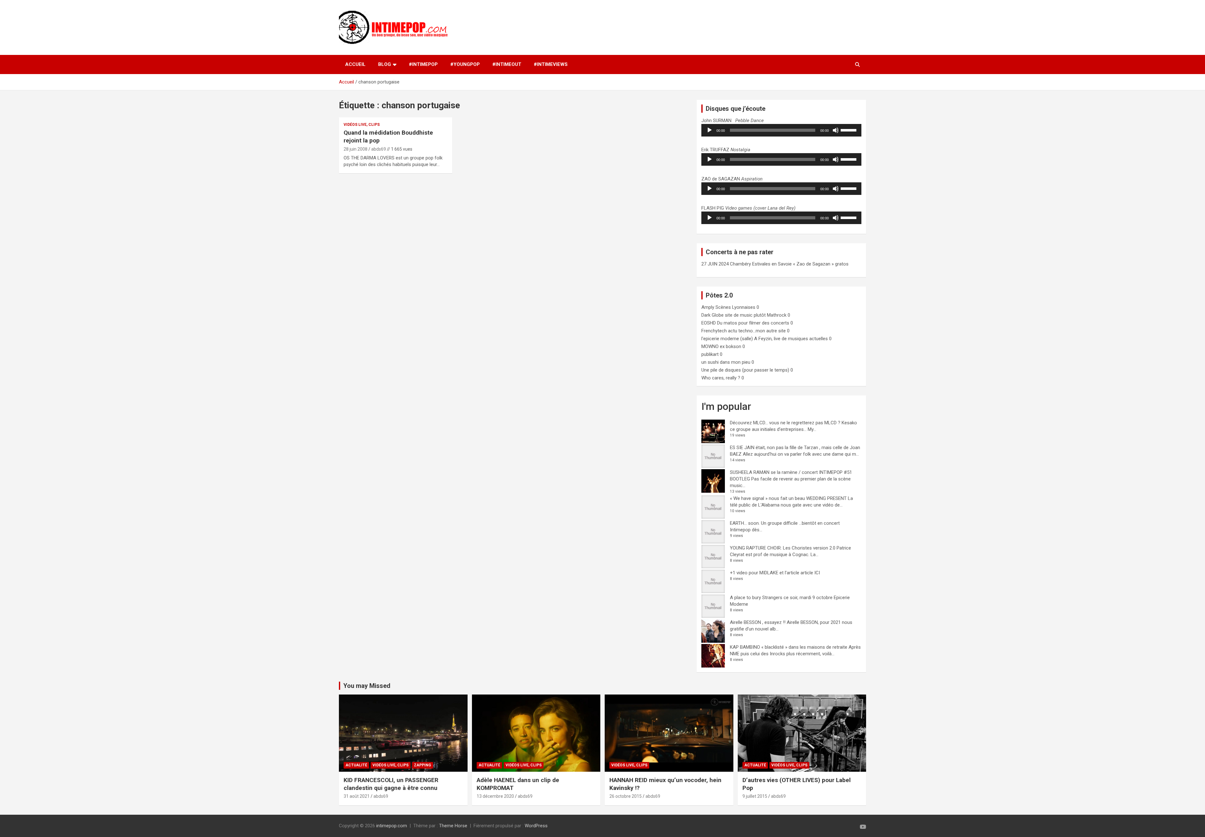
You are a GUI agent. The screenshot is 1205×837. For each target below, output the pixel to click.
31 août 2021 (357, 796)
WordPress (536, 826)
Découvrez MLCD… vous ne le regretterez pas (776, 423)
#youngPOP (465, 64)
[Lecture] (709, 130)
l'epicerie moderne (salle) (727, 338)
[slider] (849, 129)
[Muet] (836, 130)
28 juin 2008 (355, 149)
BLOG (384, 64)
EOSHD (708, 323)
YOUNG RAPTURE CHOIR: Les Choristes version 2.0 (782, 548)
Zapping (422, 765)
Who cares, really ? (720, 378)
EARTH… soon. (745, 523)
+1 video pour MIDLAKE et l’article (764, 573)
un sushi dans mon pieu (725, 362)
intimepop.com (391, 826)
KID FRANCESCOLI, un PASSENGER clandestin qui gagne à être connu (391, 783)
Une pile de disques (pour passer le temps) (745, 370)
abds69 (378, 149)
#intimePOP (423, 64)
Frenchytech (714, 331)
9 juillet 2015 (754, 796)
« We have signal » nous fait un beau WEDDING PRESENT (788, 498)
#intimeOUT (506, 64)
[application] (781, 130)
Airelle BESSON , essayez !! (757, 622)
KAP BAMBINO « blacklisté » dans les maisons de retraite (788, 647)
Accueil (355, 64)
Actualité (356, 765)
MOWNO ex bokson (721, 346)
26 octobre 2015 (625, 796)
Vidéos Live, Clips (362, 124)
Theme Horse (453, 826)
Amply (707, 307)
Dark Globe (712, 315)
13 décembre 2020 (495, 796)
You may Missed (366, 685)
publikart (710, 354)
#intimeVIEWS (551, 64)
